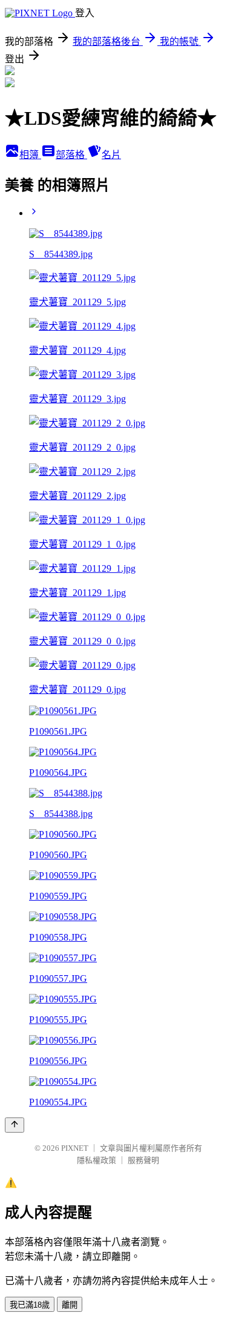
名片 (111, 155)
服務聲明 (143, 1160)
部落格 (71, 155)
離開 (69, 1304)
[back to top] (14, 1125)
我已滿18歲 (30, 1304)
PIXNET (74, 1148)
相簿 (30, 155)
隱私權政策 (96, 1160)
